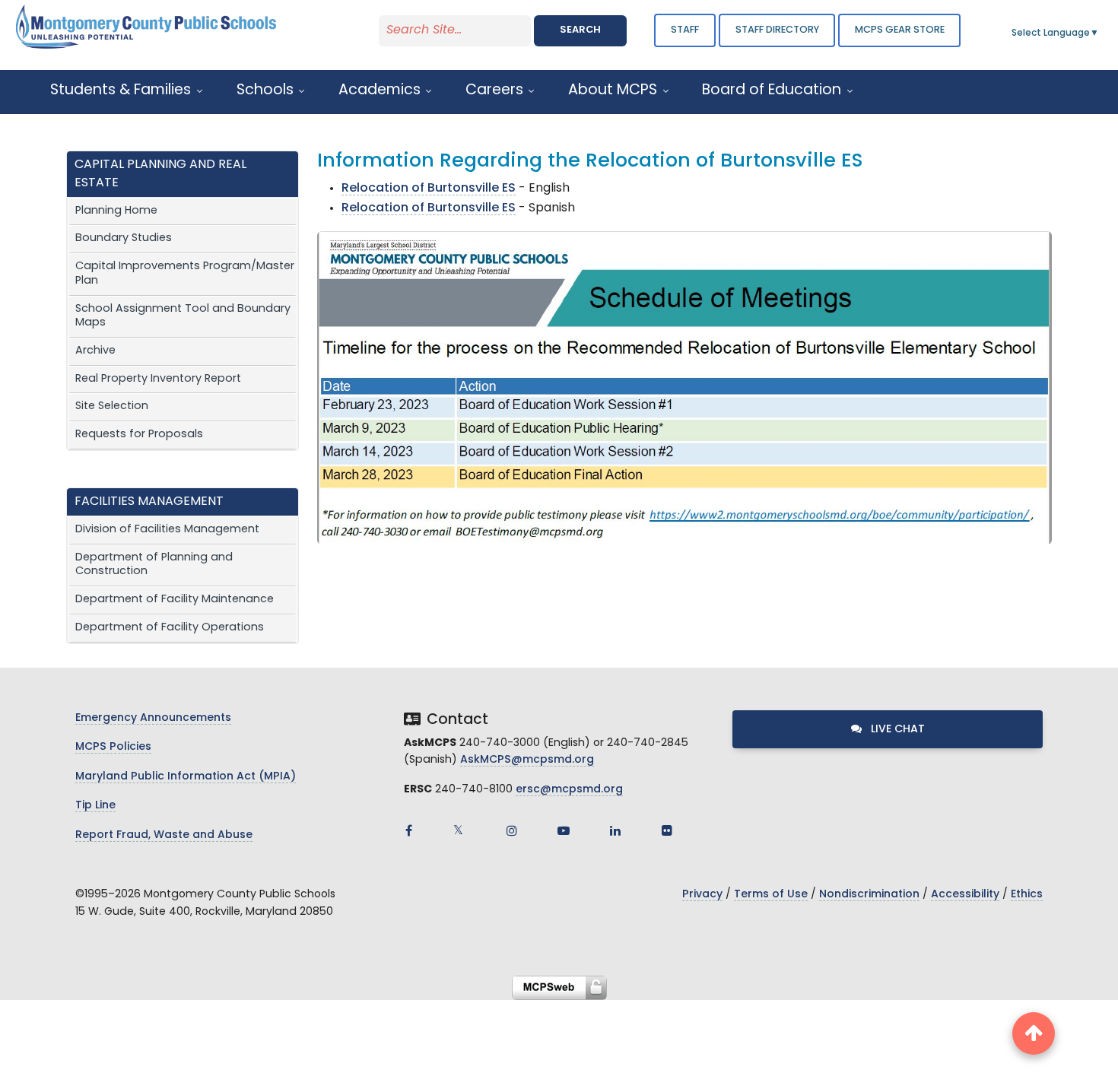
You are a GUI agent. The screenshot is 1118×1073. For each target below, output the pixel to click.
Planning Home (116, 211)
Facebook (408, 830)
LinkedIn (615, 830)
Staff (685, 30)
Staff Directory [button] (777, 30)
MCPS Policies (113, 747)
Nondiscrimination (869, 894)
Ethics (1027, 894)
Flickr (667, 830)
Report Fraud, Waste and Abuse (164, 835)
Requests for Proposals (139, 434)
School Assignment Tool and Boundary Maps (183, 316)
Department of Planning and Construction (154, 565)
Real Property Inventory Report (158, 379)
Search (580, 30)
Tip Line (95, 805)
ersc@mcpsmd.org (569, 789)
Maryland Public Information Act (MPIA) (185, 777)
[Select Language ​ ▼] (1100, 33)
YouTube (563, 830)
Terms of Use (771, 894)
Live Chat (896, 729)
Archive (95, 351)
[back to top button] (1033, 1033)
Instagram (512, 830)
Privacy (702, 894)
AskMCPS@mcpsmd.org (527, 760)
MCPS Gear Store (900, 30)
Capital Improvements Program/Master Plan (184, 274)
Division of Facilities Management (167, 529)
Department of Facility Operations (169, 627)
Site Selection (111, 406)
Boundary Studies (123, 238)
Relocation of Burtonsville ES (428, 189)
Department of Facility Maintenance (174, 599)
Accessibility (965, 894)
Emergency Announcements (153, 718)
